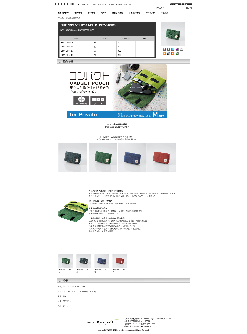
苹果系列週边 (134, 13)
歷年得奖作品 (63, 13)
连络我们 (111, 4)
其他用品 (164, 13)
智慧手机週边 (117, 13)
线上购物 (93, 4)
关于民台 (119, 4)
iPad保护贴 (150, 13)
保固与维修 (102, 4)
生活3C (103, 13)
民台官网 (127, 4)
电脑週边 (78, 13)
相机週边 (91, 13)
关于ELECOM (83, 4)
